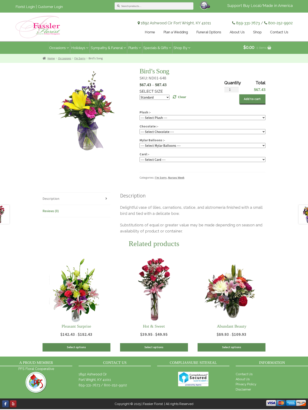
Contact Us (244, 374)
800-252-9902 (280, 23)
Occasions (64, 58)
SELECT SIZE (151, 91)
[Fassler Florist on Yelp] (13, 403)
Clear (182, 97)
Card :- (144, 154)
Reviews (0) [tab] (51, 211)
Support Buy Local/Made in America (260, 5)
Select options (76, 347)
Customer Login (50, 7)
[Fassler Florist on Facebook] (5, 403)
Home (51, 58)
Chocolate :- (149, 126)
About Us (243, 379)
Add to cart (252, 99)
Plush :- (145, 112)
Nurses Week (176, 177)
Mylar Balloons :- (152, 140)
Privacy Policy (246, 384)
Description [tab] (51, 198)
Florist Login (25, 7)
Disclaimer (243, 389)
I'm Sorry (79, 58)
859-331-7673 (248, 23)
